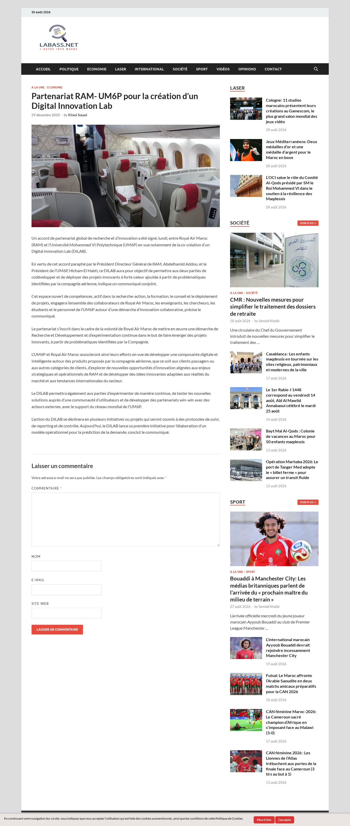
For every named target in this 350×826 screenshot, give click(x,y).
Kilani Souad (77, 115)
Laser (120, 69)
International (149, 69)
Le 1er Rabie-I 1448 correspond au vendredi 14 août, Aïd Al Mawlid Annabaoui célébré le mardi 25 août (291, 400)
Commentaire (47, 488)
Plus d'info (264, 820)
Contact (273, 69)
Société (180, 69)
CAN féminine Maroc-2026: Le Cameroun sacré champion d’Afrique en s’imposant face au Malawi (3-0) (291, 722)
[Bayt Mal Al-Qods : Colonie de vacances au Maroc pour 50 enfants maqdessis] (246, 431)
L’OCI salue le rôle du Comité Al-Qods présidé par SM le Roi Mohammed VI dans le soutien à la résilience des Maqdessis (292, 188)
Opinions (247, 69)
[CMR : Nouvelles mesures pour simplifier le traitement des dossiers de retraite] (274, 235)
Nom (36, 556)
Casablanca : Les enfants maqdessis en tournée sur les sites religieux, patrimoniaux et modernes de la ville (292, 361)
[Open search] (316, 69)
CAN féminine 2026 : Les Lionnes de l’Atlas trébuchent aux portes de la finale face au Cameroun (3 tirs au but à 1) (291, 763)
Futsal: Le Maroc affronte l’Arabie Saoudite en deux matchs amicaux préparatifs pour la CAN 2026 (291, 683)
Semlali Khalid (269, 321)
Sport (202, 69)
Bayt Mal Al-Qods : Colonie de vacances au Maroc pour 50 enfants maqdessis (291, 436)
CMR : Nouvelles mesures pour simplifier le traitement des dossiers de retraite (273, 306)
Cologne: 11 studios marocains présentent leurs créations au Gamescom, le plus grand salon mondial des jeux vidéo (291, 111)
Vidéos (223, 69)
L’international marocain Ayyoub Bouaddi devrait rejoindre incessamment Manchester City (288, 647)
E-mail (38, 580)
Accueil (43, 69)
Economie (96, 69)
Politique (68, 69)
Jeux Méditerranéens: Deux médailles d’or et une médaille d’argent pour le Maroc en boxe (291, 149)
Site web (40, 603)
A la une (38, 87)
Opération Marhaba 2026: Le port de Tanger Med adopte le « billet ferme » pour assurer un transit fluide (292, 469)
